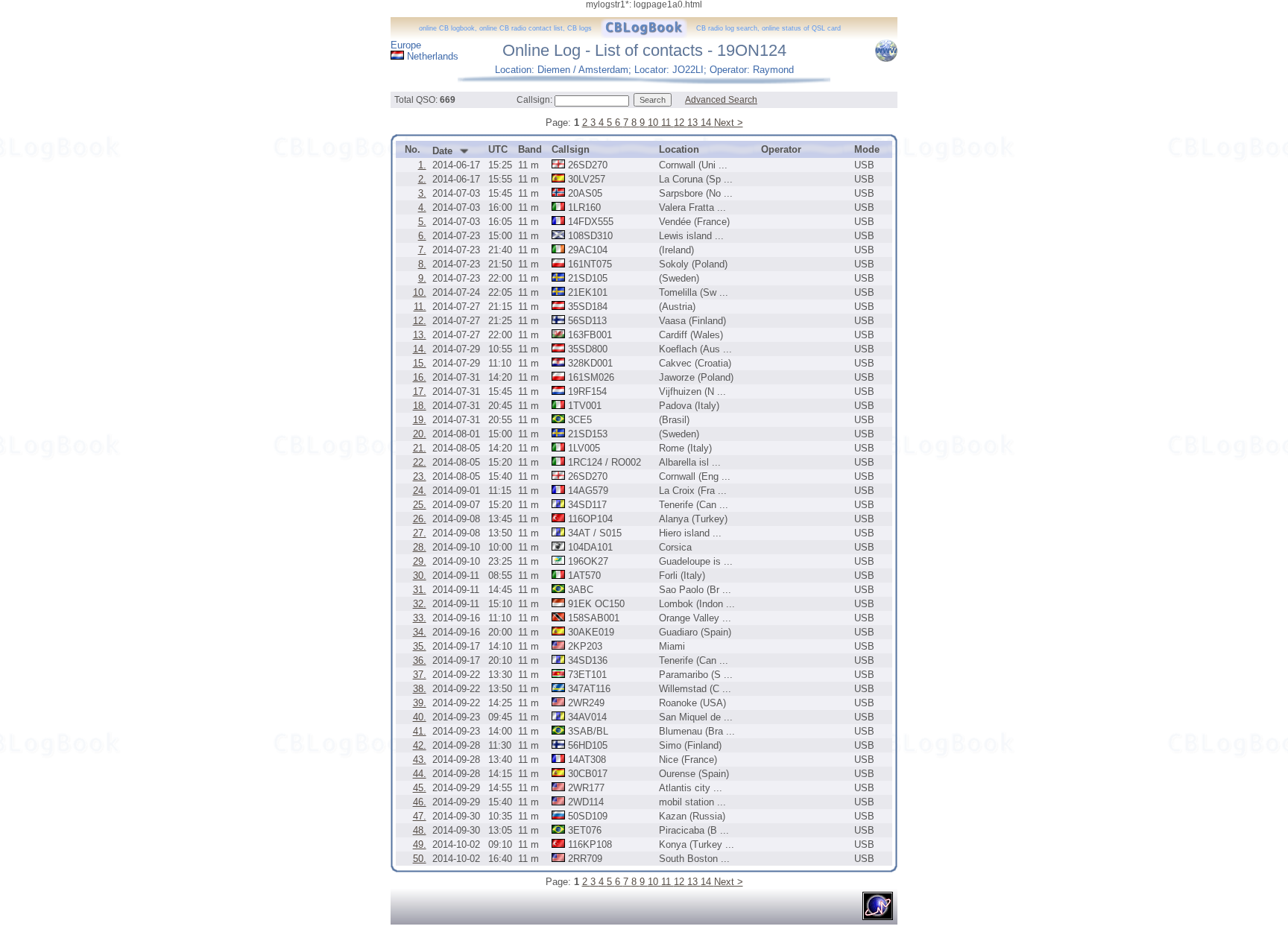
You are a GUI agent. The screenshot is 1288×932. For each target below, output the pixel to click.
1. (422, 165)
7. (422, 250)
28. (419, 547)
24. (419, 490)
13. (419, 334)
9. (422, 278)
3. (422, 193)
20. (419, 434)
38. (419, 688)
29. (419, 561)
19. (419, 419)
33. (419, 618)
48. (419, 830)
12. (419, 320)
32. (419, 603)
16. (419, 377)
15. (419, 363)
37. (419, 674)
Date (442, 150)
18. (419, 405)
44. (419, 773)
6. (422, 235)
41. (419, 731)
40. (419, 717)
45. (419, 787)
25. (419, 504)
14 (707, 122)
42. (419, 745)
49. (419, 844)
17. (419, 391)
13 (694, 122)
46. (419, 802)
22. (419, 462)
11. (420, 306)
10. (419, 292)
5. (422, 221)
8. (422, 264)
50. (419, 858)
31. (419, 589)
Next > (728, 122)
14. (419, 349)
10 (654, 122)
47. (419, 816)
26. (419, 518)
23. (419, 476)
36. (419, 660)
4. (422, 207)
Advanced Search (721, 100)
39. (419, 702)
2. (422, 179)
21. (419, 448)
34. (419, 632)
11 (667, 122)
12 (680, 122)
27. (419, 533)
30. (419, 575)
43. (419, 759)
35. (419, 646)
